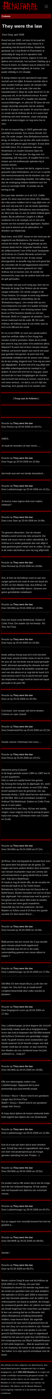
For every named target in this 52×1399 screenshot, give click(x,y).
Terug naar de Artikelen (26, 398)
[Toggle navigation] (46, 6)
